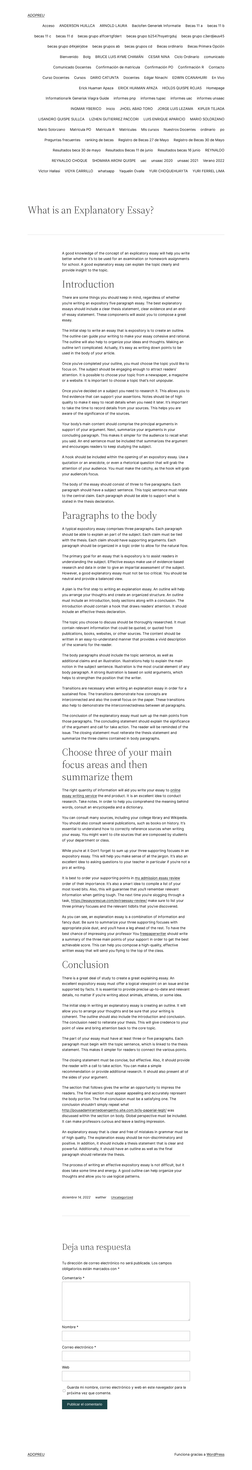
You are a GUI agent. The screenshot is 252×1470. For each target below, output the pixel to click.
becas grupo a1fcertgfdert (100, 36)
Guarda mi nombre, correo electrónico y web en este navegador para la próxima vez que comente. (126, 1390)
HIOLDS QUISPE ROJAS (182, 88)
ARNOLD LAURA (113, 26)
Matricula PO (80, 129)
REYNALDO (214, 150)
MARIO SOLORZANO (207, 119)
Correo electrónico (79, 1347)
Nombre (70, 1327)
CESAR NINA (159, 57)
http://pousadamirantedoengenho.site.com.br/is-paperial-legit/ (114, 1110)
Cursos (80, 78)
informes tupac (153, 98)
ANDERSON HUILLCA (77, 26)
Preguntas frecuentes (62, 140)
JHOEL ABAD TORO (136, 109)
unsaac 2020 (162, 161)
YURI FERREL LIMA (208, 171)
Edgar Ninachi (156, 78)
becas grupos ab (106, 46)
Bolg (87, 57)
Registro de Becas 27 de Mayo (143, 140)
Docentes (131, 78)
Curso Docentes (56, 78)
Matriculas (127, 129)
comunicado (214, 57)
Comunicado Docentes (72, 67)
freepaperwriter (153, 934)
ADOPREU (36, 15)
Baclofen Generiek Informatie (156, 26)
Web (65, 1367)
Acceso (48, 26)
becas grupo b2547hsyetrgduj (151, 36)
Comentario (73, 1278)
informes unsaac (210, 98)
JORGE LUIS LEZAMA (175, 109)
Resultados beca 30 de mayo (77, 150)
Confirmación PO (159, 67)
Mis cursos (150, 129)
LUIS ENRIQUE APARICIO (164, 119)
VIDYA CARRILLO (79, 171)
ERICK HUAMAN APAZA (138, 88)
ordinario (207, 129)
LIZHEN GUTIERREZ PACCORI (114, 119)
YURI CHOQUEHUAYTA (168, 171)
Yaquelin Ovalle (131, 171)
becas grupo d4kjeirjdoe (67, 46)
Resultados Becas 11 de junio (129, 150)
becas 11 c (42, 36)
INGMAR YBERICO (86, 109)
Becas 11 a (194, 26)
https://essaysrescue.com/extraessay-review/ (109, 901)
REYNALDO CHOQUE (69, 161)
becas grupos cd (138, 46)
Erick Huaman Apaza (96, 88)
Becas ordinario (170, 46)
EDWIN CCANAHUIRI (189, 78)
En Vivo (218, 78)
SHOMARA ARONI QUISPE (114, 161)
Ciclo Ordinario (186, 57)
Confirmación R (191, 67)
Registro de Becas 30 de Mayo (199, 140)
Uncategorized (122, 1197)
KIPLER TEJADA (211, 109)
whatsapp (106, 171)
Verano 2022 (213, 161)
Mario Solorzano (51, 129)
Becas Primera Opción (206, 46)
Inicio (110, 109)
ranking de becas (99, 140)
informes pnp (125, 98)
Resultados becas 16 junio (179, 150)
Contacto (216, 67)
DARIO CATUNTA (104, 78)
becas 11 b (215, 26)
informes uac (181, 98)
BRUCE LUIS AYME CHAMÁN (119, 57)
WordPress (215, 1454)
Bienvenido (69, 57)
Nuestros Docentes (180, 129)
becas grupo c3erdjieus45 (202, 36)
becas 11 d (64, 36)
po (222, 129)
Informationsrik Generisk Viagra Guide (77, 98)
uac (143, 161)
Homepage (215, 88)
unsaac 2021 (187, 161)
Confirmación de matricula (118, 67)
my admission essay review (157, 878)
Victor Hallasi (49, 171)
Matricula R (105, 129)
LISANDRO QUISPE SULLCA (61, 119)
